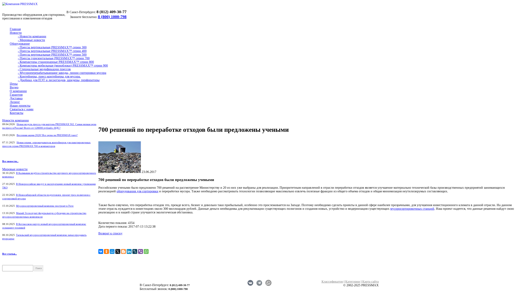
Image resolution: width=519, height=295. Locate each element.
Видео (14, 87)
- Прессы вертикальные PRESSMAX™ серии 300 (52, 47)
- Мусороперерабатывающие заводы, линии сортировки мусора (62, 73)
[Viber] (140, 251)
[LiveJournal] (134, 251)
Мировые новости (15, 169)
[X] (117, 251)
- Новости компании (32, 36)
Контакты (16, 113)
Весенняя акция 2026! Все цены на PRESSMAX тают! (47, 135)
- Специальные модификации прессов (44, 69)
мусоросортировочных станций (412, 208)
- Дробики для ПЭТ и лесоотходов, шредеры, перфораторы (59, 80)
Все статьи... (9, 253)
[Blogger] (123, 251)
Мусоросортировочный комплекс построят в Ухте (45, 205)
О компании (18, 91)
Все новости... (10, 161)
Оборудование (20, 43)
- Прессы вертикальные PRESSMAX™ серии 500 (52, 54)
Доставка (16, 98)
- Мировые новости (31, 40)
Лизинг (15, 102)
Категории (352, 281)
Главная (15, 29)
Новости (16, 32)
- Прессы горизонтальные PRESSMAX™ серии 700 (54, 58)
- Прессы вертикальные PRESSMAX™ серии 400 (52, 51)
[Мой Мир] (112, 251)
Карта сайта (370, 281)
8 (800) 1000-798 (112, 16)
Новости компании (15, 120)
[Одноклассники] (106, 251)
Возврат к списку (110, 233)
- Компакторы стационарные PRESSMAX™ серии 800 (56, 62)
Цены (14, 83)
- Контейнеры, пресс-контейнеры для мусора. (49, 76)
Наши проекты (20, 105)
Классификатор (332, 281)
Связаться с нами (21, 109)
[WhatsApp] (146, 251)
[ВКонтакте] (100, 251)
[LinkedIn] (129, 251)
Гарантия (16, 94)
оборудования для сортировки (137, 191)
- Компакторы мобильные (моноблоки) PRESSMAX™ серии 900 (63, 65)
